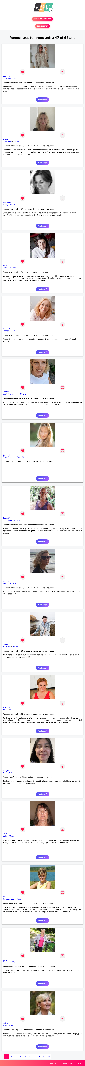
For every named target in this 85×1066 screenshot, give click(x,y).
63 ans (16, 141)
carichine (7, 960)
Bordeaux (7, 646)
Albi (4, 773)
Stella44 (6, 455)
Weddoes (7, 202)
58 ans (13, 268)
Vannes (6, 331)
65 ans (18, 899)
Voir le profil (43, 100)
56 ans (23, 394)
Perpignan (7, 78)
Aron (5, 1025)
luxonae (6, 707)
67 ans (11, 1025)
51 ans (15, 78)
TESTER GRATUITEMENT (42, 19)
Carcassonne (8, 899)
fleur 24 (6, 834)
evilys (5, 1023)
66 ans (14, 962)
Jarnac (5, 709)
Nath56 (6, 392)
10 (49, 1056)
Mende (5, 268)
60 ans (13, 583)
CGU (57, 1063)
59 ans (13, 331)
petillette (6, 328)
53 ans (13, 709)
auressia (6, 265)
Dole (5, 836)
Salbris (5, 583)
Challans (6, 962)
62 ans (25, 457)
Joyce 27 (6, 518)
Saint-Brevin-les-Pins (11, 457)
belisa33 (6, 644)
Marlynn (6, 76)
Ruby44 (6, 770)
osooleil (6, 581)
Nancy (5, 204)
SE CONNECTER (42, 26)
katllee (5, 897)
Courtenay (7, 141)
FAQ (52, 1063)
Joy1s (5, 139)
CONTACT (79, 1063)
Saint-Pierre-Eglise (10, 394)
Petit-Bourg (7, 520)
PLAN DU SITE (67, 1063)
